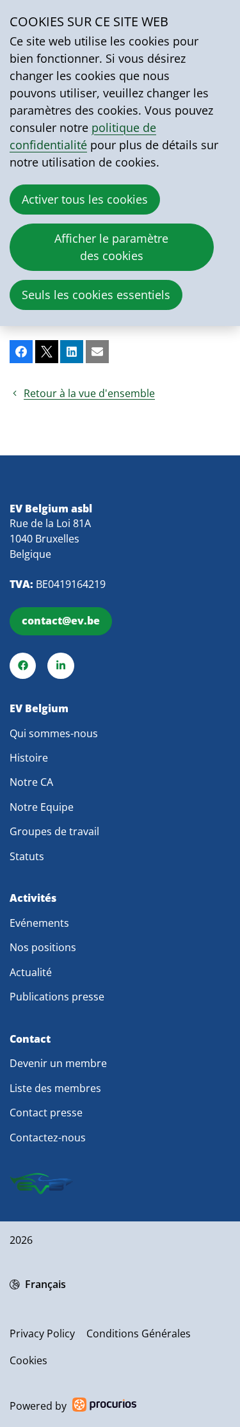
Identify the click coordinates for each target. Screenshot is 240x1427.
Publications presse (57, 997)
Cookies (28, 1360)
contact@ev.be (61, 621)
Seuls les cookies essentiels (96, 294)
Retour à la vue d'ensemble (89, 393)
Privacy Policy (42, 1333)
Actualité (31, 972)
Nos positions (43, 947)
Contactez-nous (48, 1137)
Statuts (27, 856)
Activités (33, 898)
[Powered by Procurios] (104, 1407)
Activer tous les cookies (85, 199)
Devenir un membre (58, 1063)
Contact (30, 1039)
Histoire (29, 758)
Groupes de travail (54, 831)
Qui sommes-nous (54, 733)
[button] (21, 351)
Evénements (39, 923)
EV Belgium (39, 708)
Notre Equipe (42, 807)
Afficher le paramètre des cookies (111, 247)
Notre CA (31, 782)
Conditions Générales (138, 1333)
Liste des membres (55, 1088)
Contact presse (46, 1112)
